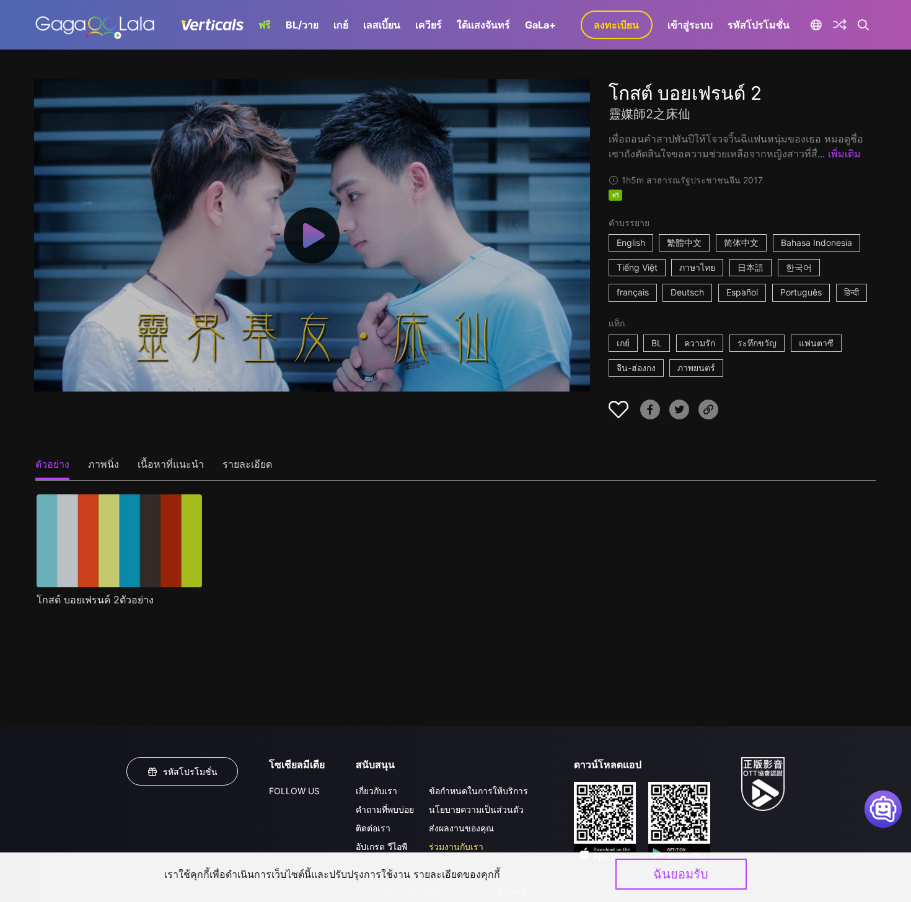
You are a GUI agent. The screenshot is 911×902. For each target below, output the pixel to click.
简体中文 (741, 242)
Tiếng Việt (637, 267)
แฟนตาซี (816, 343)
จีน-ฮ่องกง (636, 367)
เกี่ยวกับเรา (376, 791)
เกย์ (340, 25)
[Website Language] (816, 24)
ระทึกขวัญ (757, 343)
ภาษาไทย (697, 267)
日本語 (750, 267)
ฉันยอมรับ (680, 874)
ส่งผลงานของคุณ (461, 828)
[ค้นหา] (864, 24)
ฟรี (264, 25)
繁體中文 (684, 242)
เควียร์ (428, 25)
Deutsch (687, 292)
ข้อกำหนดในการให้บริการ (478, 791)
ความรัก (699, 343)
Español (742, 292)
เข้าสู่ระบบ (690, 25)
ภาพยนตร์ (696, 367)
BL (656, 343)
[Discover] (840, 25)
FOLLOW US (294, 791)
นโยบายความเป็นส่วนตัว (476, 809)
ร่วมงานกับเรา (456, 846)
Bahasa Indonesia (816, 242)
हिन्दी (851, 292)
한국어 (799, 267)
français (633, 292)
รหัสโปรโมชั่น (759, 25)
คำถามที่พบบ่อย (385, 809)
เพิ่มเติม (844, 153)
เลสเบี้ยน (381, 25)
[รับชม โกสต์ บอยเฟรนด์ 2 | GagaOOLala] (94, 25)
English (631, 242)
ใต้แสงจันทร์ (483, 25)
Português (801, 292)
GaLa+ (540, 25)
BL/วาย (302, 25)
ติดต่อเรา (373, 828)
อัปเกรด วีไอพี (381, 846)
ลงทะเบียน (616, 25)
